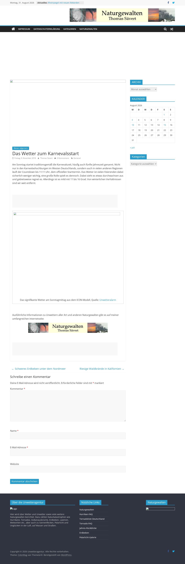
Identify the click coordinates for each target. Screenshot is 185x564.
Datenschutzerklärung (47, 29)
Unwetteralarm (107, 300)
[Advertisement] (92, 54)
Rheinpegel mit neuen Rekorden (63, 2)
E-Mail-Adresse (19, 447)
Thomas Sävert (46, 158)
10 (133, 125)
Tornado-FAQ (85, 523)
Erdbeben (84, 532)
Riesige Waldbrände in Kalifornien (102, 368)
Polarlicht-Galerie (87, 537)
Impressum (24, 29)
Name (14, 430)
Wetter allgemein (21, 148)
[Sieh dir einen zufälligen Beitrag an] (172, 29)
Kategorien (69, 29)
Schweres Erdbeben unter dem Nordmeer (39, 368)
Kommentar (17, 388)
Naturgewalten (88, 29)
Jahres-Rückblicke (88, 528)
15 (165, 125)
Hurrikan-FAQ (86, 514)
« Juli (132, 147)
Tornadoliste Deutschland (91, 518)
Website (14, 464)
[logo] (13, 508)
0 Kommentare (63, 158)
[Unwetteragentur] (13, 29)
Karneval (77, 158)
